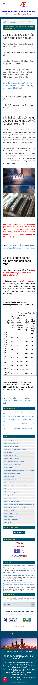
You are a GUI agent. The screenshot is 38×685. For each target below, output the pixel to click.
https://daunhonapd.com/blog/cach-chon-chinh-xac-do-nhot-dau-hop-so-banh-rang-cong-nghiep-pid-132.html (18, 85)
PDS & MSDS (19, 532)
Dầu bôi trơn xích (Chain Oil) (11, 458)
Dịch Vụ (16, 651)
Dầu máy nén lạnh (9, 489)
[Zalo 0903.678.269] (21, 551)
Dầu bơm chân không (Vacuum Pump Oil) (15, 449)
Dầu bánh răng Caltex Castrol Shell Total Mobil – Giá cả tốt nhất (17, 400)
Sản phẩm (29, 651)
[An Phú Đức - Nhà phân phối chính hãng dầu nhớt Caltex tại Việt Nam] (23, 4)
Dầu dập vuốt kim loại (10, 455)
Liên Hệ (22, 651)
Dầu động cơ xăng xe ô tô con (12, 473)
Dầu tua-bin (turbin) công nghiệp (12, 464)
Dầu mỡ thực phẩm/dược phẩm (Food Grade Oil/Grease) (19, 470)
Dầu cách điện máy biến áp (11, 446)
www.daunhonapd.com (19, 674)
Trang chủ (5, 21)
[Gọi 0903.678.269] (16, 551)
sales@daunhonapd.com (18, 672)
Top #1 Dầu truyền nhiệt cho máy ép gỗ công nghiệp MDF (19, 572)
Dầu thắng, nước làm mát (11, 513)
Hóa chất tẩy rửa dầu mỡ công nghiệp (14, 461)
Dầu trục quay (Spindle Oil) (11, 440)
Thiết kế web (14, 682)
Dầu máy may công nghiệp (11, 443)
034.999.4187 (19, 546)
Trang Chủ (9, 651)
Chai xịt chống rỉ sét (9, 452)
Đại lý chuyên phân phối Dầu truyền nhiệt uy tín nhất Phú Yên (18, 428)
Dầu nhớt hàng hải (9, 510)
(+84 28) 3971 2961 (12, 669)
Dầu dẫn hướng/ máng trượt (11, 501)
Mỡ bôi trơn (7, 522)
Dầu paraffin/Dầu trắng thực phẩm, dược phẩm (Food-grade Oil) (19, 504)
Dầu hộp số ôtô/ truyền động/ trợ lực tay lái (15, 507)
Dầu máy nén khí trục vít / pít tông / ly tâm (15, 486)
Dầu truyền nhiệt (8, 495)
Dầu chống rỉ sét (8, 516)
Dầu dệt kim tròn (8, 467)
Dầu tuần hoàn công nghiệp (11, 492)
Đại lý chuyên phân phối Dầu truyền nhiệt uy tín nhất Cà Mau (18, 416)
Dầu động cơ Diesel (9, 476)
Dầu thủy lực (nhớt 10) (10, 479)
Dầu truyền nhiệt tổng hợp (11, 519)
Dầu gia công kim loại (10, 498)
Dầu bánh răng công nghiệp (11, 482)
